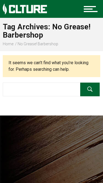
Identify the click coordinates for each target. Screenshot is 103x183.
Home (8, 44)
